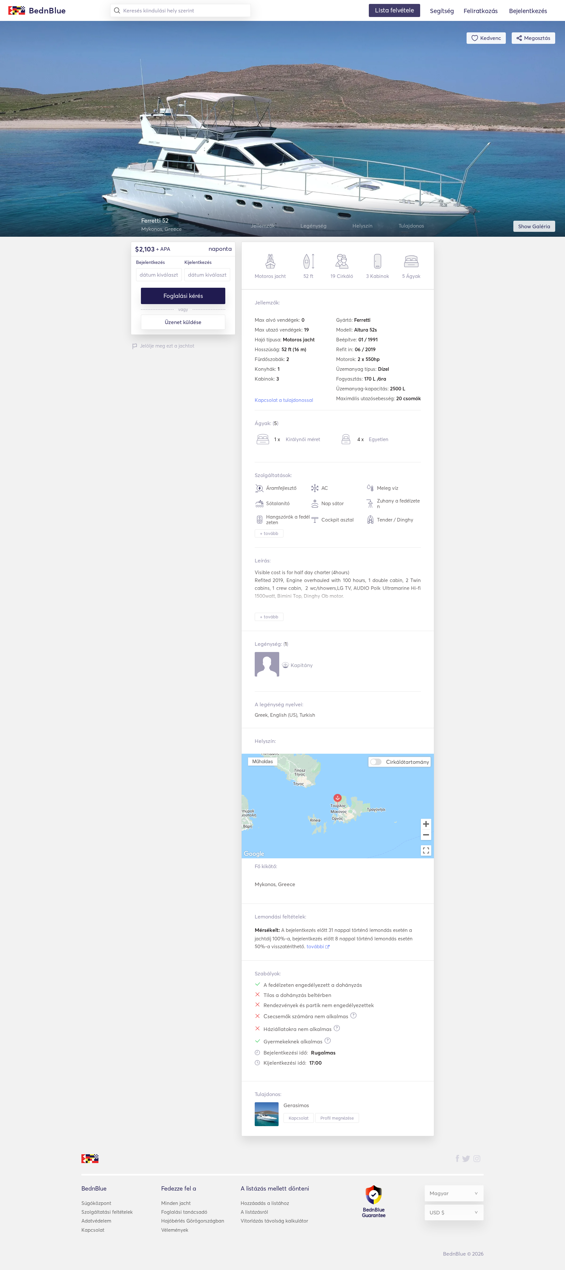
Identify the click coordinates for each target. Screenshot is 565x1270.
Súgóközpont (96, 1203)
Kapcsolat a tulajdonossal (284, 400)
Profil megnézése (337, 1118)
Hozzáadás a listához (265, 1203)
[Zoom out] (426, 835)
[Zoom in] (426, 824)
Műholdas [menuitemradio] (262, 761)
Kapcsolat (299, 1118)
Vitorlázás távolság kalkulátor (274, 1221)
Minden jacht (176, 1203)
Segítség (442, 11)
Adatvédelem (96, 1221)
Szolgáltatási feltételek (107, 1212)
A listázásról (254, 1212)
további (316, 946)
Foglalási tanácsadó (184, 1212)
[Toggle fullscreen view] (426, 850)
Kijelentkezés (198, 262)
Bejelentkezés (150, 262)
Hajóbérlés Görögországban (192, 1221)
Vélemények (174, 1230)
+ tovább (269, 533)
